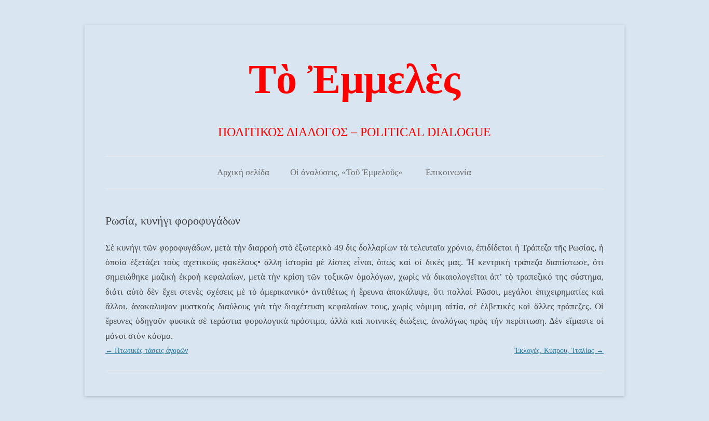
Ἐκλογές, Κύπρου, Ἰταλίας (559, 350)
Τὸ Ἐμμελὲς (354, 79)
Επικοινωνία (448, 172)
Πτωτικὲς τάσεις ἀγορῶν (146, 350)
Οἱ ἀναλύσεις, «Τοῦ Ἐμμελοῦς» (346, 172)
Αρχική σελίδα (243, 172)
